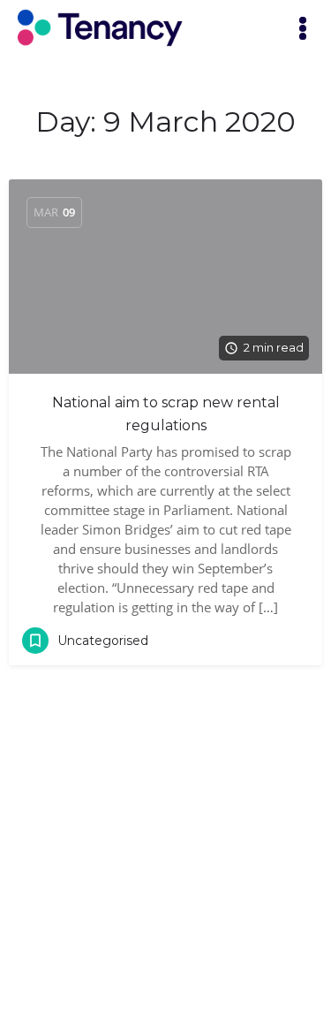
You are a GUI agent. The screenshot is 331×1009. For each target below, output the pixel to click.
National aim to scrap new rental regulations (166, 414)
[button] (302, 29)
